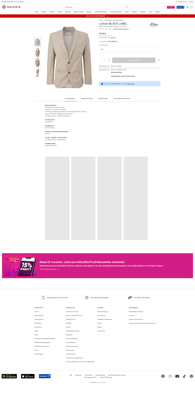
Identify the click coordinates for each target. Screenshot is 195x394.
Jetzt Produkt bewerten (121, 29)
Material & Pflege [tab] (87, 98)
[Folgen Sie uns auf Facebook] (163, 376)
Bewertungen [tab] (103, 98)
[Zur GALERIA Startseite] (11, 7)
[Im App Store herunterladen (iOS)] (28, 376)
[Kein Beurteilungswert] (104, 29)
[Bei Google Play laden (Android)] (9, 376)
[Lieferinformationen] (109, 66)
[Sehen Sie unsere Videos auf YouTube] (177, 376)
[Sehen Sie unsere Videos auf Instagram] (170, 376)
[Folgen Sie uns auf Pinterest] (191, 376)
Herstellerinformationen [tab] (122, 98)
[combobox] (129, 49)
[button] (14, 2)
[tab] (69, 57)
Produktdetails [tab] (70, 98)
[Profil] (187, 7)
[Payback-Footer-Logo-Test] (45, 376)
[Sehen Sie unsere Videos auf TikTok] (184, 376)
